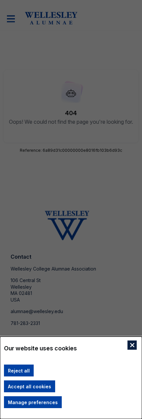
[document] (71, 378)
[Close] (132, 345)
